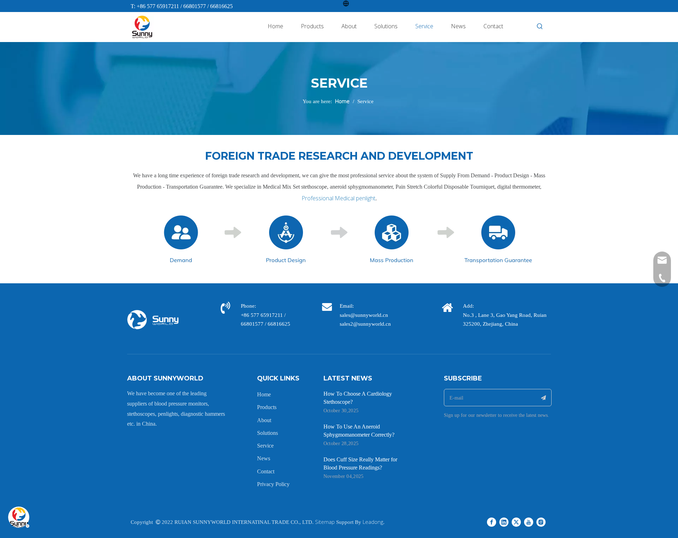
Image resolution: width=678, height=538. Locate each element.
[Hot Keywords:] (540, 26)
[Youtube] (528, 521)
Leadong (373, 521)
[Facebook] (491, 521)
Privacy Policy (273, 484)
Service (265, 446)
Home (264, 394)
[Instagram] (541, 521)
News (263, 458)
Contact (265, 471)
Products (266, 407)
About (264, 420)
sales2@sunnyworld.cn (365, 324)
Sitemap (325, 521)
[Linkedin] (504, 521)
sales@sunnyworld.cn (364, 315)
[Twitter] (516, 521)
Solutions (267, 433)
